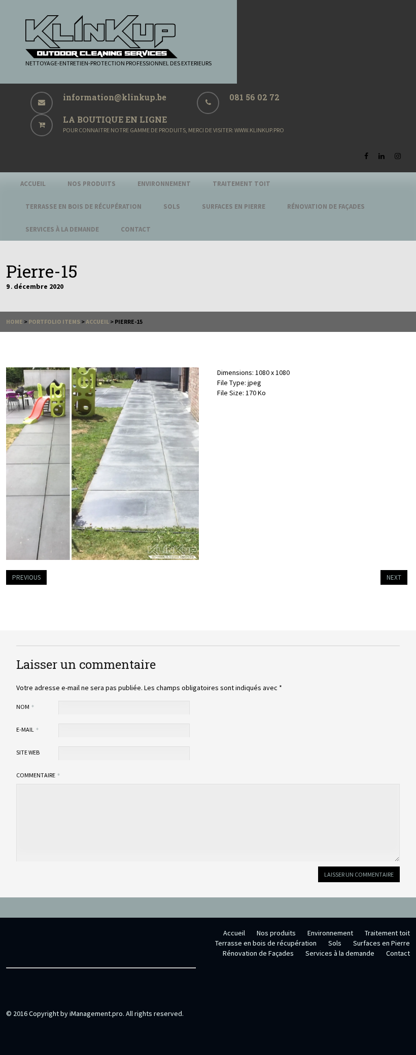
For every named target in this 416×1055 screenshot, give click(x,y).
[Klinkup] (101, 55)
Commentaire (36, 775)
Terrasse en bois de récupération (83, 206)
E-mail (25, 729)
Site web (28, 752)
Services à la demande (62, 229)
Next (394, 577)
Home (14, 321)
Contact (136, 229)
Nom (23, 706)
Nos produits (91, 183)
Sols (171, 206)
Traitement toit (241, 183)
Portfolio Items (54, 321)
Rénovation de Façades (326, 206)
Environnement (164, 183)
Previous (26, 577)
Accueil (33, 183)
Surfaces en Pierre (233, 206)
